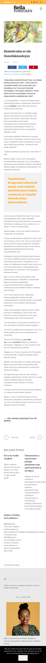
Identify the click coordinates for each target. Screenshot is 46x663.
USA (35, 418)
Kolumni (15, 62)
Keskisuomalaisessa (13, 74)
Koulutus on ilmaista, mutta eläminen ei (12, 516)
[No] (43, 654)
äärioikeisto (7, 420)
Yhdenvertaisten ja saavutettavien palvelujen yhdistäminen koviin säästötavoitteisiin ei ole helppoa (33, 463)
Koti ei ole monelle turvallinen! (11, 457)
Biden (9, 418)
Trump (31, 418)
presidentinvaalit (24, 418)
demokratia (15, 418)
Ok (23, 658)
